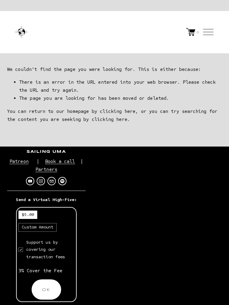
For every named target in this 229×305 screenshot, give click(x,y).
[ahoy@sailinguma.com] (51, 181)
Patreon (19, 161)
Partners (46, 169)
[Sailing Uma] (30, 181)
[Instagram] (41, 181)
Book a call (60, 161)
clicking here (117, 111)
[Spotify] (62, 181)
